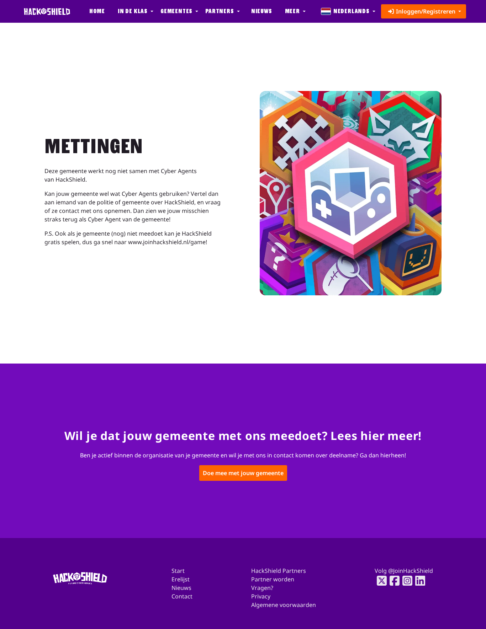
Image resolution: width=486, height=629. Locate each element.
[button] (134, 11)
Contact (181, 596)
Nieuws (261, 11)
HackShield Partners (278, 571)
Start (178, 571)
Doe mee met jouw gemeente (243, 473)
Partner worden (272, 579)
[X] (380, 580)
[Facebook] (392, 580)
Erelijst (180, 579)
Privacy (260, 596)
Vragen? (262, 588)
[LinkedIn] (418, 580)
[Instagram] (405, 580)
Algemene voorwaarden (283, 605)
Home (97, 11)
